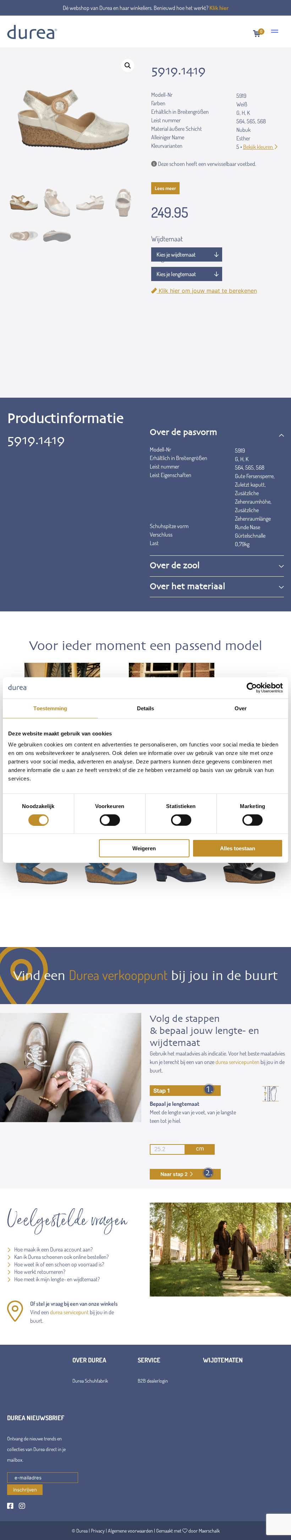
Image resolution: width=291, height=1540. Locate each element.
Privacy (98, 1531)
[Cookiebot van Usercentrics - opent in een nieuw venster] (252, 687)
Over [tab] (241, 708)
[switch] (110, 819)
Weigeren (144, 848)
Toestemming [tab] (50, 708)
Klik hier (219, 7)
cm (200, 1148)
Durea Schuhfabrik (90, 1381)
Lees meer (165, 188)
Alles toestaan (237, 848)
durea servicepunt (69, 1312)
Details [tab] (145, 708)
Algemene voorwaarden (130, 1531)
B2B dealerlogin (153, 1381)
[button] (127, 65)
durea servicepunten (237, 1061)
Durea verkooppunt (118, 974)
